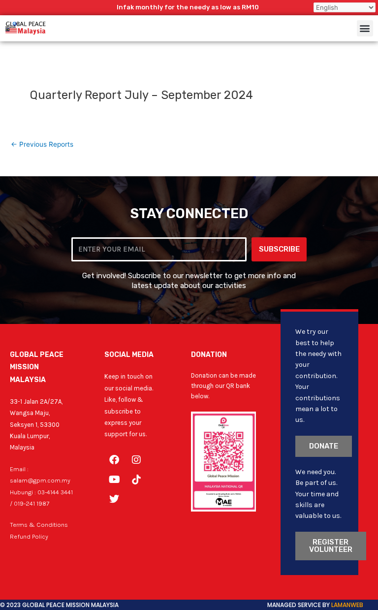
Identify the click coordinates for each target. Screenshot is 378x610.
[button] (365, 28)
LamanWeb (347, 605)
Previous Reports (42, 144)
